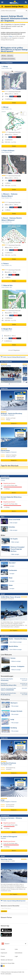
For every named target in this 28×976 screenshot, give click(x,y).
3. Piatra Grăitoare (8, 150)
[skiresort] (14, 2)
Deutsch (7, 943)
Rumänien (7, 68)
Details (14, 102)
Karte (4, 55)
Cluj (10, 197)
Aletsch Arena (5, 478)
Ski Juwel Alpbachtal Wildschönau (11, 497)
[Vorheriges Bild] (2, 374)
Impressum (4, 953)
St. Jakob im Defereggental (9, 836)
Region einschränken (9, 58)
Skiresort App (5, 926)
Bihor (11, 68)
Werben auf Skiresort (7, 960)
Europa (3, 68)
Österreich (3, 499)
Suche (11, 55)
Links (16, 949)
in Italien (10, 764)
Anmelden (4, 911)
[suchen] (26, 2)
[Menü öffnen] (2, 2)
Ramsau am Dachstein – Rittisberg (11, 818)
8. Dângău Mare (7, 329)
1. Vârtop (5, 66)
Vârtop (10, 36)
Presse (3, 956)
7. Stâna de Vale (7, 285)
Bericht (13, 492)
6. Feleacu (5, 263)
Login (16, 956)
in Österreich (11, 415)
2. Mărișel (5, 107)
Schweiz (3, 480)
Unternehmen (18, 953)
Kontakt (3, 949)
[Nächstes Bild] (26, 374)
